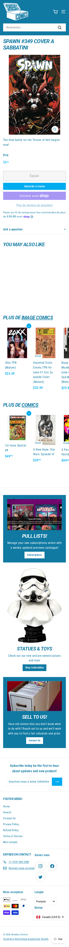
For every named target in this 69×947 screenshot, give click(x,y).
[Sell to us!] (34, 696)
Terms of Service (12, 836)
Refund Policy (11, 830)
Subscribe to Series (34, 186)
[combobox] (34, 27)
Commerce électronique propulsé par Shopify (26, 939)
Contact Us (34, 740)
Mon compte (10, 842)
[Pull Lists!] (34, 514)
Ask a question (12, 229)
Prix (6, 155)
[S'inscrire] (57, 782)
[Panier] (55, 11)
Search (7, 812)
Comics (30, 405)
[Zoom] (55, 129)
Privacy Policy (11, 824)
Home (6, 806)
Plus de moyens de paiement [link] (34, 205)
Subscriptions (34, 554)
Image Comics (37, 317)
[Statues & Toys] (34, 605)
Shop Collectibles (34, 667)
